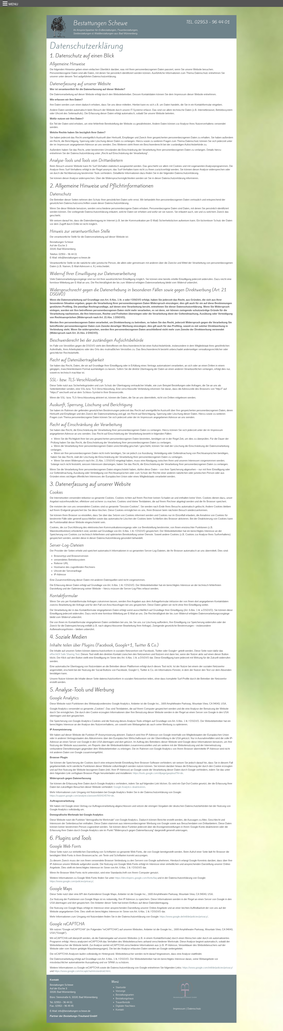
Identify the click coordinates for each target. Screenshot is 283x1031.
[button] (6, 3)
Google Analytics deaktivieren (129, 787)
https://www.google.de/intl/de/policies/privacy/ (184, 916)
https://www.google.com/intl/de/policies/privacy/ (207, 967)
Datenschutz (194, 1008)
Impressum (179, 1008)
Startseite (121, 987)
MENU (13, 4)
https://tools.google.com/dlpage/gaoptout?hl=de (158, 773)
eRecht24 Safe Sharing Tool (64, 654)
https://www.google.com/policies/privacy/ (71, 881)
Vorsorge (120, 990)
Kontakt (120, 1009)
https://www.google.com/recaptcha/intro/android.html (82, 971)
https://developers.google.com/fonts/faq (136, 877)
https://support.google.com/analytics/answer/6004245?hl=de (82, 795)
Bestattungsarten (125, 994)
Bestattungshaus (125, 998)
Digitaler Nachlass (125, 1005)
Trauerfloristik (123, 1002)
